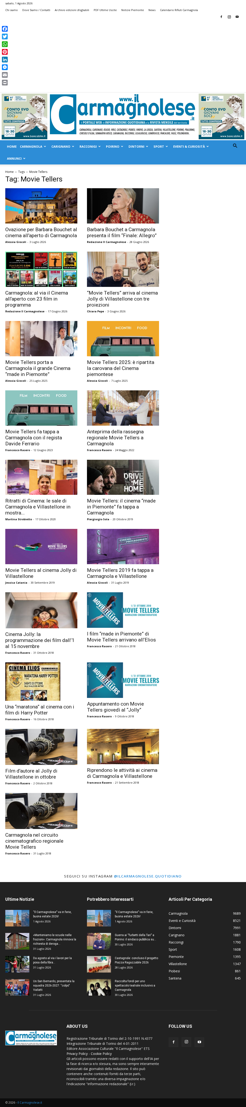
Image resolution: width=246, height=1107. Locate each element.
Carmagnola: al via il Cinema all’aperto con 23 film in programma (36, 299)
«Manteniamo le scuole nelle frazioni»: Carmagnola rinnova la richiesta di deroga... (54, 939)
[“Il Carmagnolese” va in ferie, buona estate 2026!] (17, 918)
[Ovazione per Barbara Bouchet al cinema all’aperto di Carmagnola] (41, 206)
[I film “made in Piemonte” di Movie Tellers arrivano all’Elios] (123, 610)
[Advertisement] (123, 56)
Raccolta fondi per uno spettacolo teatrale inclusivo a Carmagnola (135, 986)
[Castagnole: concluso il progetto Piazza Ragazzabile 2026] (99, 964)
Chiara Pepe (95, 311)
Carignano (60, 146)
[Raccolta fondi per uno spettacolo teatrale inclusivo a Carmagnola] (99, 987)
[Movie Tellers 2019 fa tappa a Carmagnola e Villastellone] (123, 546)
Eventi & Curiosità (189, 146)
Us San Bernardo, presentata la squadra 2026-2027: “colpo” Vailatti (53, 986)
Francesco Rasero (17, 450)
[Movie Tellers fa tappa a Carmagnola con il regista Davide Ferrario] (41, 408)
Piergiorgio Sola (98, 519)
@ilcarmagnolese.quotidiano (148, 876)
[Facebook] (221, 16)
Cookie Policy (101, 1053)
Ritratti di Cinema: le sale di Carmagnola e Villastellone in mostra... (37, 507)
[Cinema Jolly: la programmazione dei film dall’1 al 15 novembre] (41, 610)
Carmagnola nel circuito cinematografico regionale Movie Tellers (34, 841)
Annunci (14, 158)
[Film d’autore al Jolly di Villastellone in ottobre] (41, 747)
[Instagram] (229, 16)
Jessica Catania (16, 582)
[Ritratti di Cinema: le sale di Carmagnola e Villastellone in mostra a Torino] (41, 477)
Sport (159, 146)
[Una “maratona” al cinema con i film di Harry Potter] (41, 681)
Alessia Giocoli (15, 242)
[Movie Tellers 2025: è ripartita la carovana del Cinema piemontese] (123, 338)
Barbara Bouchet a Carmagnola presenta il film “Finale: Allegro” (122, 232)
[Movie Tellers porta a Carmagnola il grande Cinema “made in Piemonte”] (41, 338)
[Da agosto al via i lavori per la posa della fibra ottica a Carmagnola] (17, 964)
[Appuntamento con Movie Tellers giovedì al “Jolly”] (123, 680)
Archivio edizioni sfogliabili (72, 10)
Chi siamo (11, 10)
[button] (235, 146)
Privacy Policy (77, 1053)
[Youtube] (237, 16)
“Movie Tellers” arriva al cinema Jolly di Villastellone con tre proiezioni (122, 299)
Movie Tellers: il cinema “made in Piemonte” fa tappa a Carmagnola (121, 507)
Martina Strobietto (18, 519)
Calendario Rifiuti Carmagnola (179, 10)
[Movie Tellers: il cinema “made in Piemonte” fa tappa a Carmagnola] (123, 477)
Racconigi (88, 146)
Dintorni (136, 146)
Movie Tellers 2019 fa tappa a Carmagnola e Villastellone (120, 573)
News (151, 10)
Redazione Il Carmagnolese (106, 242)
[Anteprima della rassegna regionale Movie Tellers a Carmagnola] (123, 408)
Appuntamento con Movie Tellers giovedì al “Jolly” (115, 707)
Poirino (112, 146)
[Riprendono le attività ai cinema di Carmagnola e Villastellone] (123, 746)
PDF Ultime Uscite (105, 10)
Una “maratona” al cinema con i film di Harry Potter (39, 710)
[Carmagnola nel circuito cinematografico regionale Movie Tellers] (41, 811)
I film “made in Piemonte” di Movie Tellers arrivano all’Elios (121, 637)
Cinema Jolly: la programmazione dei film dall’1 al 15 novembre (39, 640)
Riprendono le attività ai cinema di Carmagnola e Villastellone (122, 773)
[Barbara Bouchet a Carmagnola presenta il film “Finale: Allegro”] (123, 206)
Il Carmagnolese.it (30, 1103)
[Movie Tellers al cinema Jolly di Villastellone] (41, 546)
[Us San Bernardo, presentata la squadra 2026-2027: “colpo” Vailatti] (17, 987)
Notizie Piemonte (132, 10)
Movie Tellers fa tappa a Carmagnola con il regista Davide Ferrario (33, 438)
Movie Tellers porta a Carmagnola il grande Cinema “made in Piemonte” (37, 368)
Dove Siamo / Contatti (36, 10)
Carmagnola (31, 146)
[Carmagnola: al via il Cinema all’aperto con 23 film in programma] (41, 269)
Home (12, 146)
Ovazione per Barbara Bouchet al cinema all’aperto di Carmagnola (41, 232)
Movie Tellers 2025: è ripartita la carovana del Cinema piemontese (120, 368)
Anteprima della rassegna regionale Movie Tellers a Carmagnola (115, 438)
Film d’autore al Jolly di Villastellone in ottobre (31, 774)
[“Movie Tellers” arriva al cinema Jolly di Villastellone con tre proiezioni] (123, 269)
